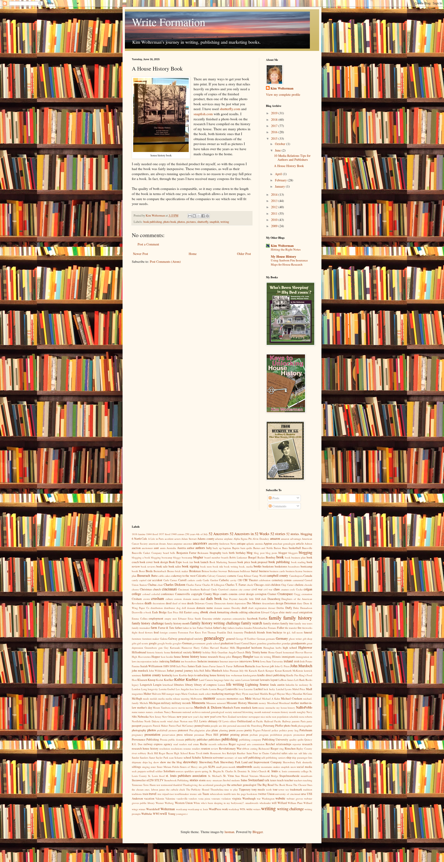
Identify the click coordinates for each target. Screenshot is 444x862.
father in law (189, 627)
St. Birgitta (215, 771)
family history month (177, 623)
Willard (282, 803)
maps (178, 693)
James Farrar (209, 666)
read (175, 744)
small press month (225, 767)
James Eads (194, 666)
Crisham (137, 599)
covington (260, 594)
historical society (181, 652)
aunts (163, 548)
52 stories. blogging (299, 534)
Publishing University (275, 739)
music (261, 707)
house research (209, 657)
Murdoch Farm (231, 708)
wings (135, 809)
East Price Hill (175, 612)
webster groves (295, 798)
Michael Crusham (291, 699)
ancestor (187, 543)
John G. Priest (282, 666)
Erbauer (182, 618)
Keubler (183, 675)
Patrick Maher (160, 725)
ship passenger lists (302, 757)
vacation (149, 798)
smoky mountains (262, 767)
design (279, 603)
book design (161, 562)
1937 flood (164, 534)
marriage (229, 694)
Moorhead (272, 703)
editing (243, 612)
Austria (181, 548)
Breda (149, 571)
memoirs (221, 698)
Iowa (256, 661)
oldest (233, 721)
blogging (305, 552)
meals (146, 698)
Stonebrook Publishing (176, 780)
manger (170, 693)
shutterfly (202, 222)
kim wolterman (234, 675)
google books (164, 643)
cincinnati (169, 589)
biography (215, 553)
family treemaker (141, 627)
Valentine (170, 798)
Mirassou (211, 703)
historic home (162, 652)
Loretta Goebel (167, 689)
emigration (305, 612)
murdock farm (249, 708)
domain (191, 608)
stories (194, 780)
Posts (275, 498)
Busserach (143, 575)
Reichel (270, 744)
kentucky (167, 675)
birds (225, 553)
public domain (176, 739)
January (280, 186)
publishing (230, 739)
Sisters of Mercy (188, 767)
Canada (307, 576)
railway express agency (158, 744)
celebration (265, 580)
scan (171, 757)
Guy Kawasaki (172, 647)
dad (202, 599)
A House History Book (289, 166)
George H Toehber (246, 638)
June (278, 150)
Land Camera (206, 680)
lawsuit (254, 680)
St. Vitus (228, 776)
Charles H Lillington (213, 584)
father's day (220, 628)
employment (156, 618)
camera (231, 576)
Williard (307, 803)
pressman (199, 734)
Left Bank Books (303, 680)
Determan (290, 603)
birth (231, 553)
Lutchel (280, 689)
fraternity (239, 632)
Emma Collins (140, 618)
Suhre (244, 780)
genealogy (214, 637)
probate (254, 734)
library (189, 685)
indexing (164, 661)
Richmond (264, 748)
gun (160, 647)
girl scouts (142, 643)
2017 (274, 126)
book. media (246, 566)
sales (284, 753)
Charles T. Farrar (235, 585)
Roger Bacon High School (173, 753)
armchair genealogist (284, 543)
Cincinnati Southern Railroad (194, 589)
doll (184, 608)
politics (283, 730)
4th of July (202, 534)
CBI (240, 580)
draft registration (257, 608)
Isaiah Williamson (151, 666)
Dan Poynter (230, 599)
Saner (152, 757)
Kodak (159, 680)
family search (251, 623)
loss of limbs (201, 689)
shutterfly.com (230, 108)
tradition (307, 789)
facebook (252, 618)
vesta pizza (204, 798)
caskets (191, 580)
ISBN (166, 666)
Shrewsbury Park (209, 762)
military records (181, 703)
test (158, 785)
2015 (274, 138)
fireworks (307, 627)
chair (160, 584)
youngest (181, 813)
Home (193, 253)
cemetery (277, 580)
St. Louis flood (156, 776)
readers (183, 744)
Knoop (151, 680)
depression (240, 603)
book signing (190, 566)
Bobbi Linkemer (238, 557)
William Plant (295, 803)
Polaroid (266, 730)
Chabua (152, 585)
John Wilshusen (157, 670)
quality (293, 739)
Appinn (267, 544)
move (174, 707)
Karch (261, 670)
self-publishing (269, 757)
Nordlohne (137, 721)
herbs (278, 647)
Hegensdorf (243, 648)
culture (169, 599)
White (197, 803)
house (177, 657)
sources (179, 771)
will (274, 803)
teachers (298, 780)
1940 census (177, 534)
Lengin (157, 685)
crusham (157, 598)
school (187, 758)
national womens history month (279, 712)
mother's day (144, 708)
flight (134, 632)
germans (270, 638)
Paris (303, 721)
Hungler (248, 656)
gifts (134, 643)
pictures (191, 222)
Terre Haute (149, 785)
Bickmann (202, 553)
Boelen (261, 557)
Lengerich (146, 685)
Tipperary (244, 789)
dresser (271, 608)
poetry (248, 730)
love (241, 689)
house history (190, 656)
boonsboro (294, 566)
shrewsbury (190, 762)
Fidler (280, 628)
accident (169, 538)
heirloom (256, 648)
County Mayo (211, 594)
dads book (214, 598)
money (262, 703)
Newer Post (140, 253)
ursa (303, 794)
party (309, 721)
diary (299, 603)
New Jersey (155, 716)
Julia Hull (199, 670)
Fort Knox (195, 632)
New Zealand (229, 716)
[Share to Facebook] (203, 216)
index (155, 661)
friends (261, 632)
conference (167, 594)
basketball (295, 548)
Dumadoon (306, 608)
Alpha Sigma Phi (243, 538)
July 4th (243, 670)
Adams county (205, 539)
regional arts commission (250, 744)
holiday (207, 652)
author (190, 548)
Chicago (259, 585)
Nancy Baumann (173, 712)
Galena (163, 638)
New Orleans (169, 716)
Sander (135, 757)
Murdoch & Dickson (208, 707)
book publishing (152, 222)
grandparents (298, 643)
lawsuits (265, 680)
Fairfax (263, 618)
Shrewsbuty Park (292, 762)
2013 (274, 200)
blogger (282, 553)
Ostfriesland (244, 721)
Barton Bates (281, 548)
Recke (203, 744)
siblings (136, 767)
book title (218, 566)
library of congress (205, 685)
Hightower (305, 647)
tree (159, 794)
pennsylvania (202, 726)
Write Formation (168, 21)
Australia (171, 548)
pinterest (183, 730)
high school (290, 648)
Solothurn (169, 771)
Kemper (269, 670)
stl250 (150, 780)
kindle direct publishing (271, 675)
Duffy (288, 608)
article (300, 544)
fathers (231, 627)
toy (287, 789)
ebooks (234, 612)
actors (177, 538)
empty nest (171, 618)
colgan (308, 589)
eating (196, 612)
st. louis (272, 771)
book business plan (295, 557)
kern (175, 675)
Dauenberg (274, 599)
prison (244, 735)
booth (135, 571)
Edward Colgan (269, 612)
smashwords (244, 766)
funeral (308, 632)
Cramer (272, 594)
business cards (277, 571)
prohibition (276, 734)
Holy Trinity (252, 652)
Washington (268, 798)
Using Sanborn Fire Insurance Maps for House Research (289, 262)
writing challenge (290, 808)
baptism (227, 548)
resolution (164, 748)
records (212, 744)
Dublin (280, 608)
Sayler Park (162, 757)
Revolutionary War (230, 748)
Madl (309, 689)
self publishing (251, 758)
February (281, 180)
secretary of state (233, 757)
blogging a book (141, 557)
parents (295, 721)
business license (294, 571)
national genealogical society (216, 712)
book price (243, 562)
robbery (142, 753)
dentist (230, 603)
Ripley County (304, 748)
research (307, 744)
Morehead (284, 703)
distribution (157, 608)
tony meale (258, 789)
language (219, 680)
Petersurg (268, 726)
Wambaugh (249, 798)
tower (281, 789)
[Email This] (190, 216)
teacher (288, 780)
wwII (163, 813)
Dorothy (235, 608)
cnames (285, 589)
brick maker (181, 571)
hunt (256, 656)
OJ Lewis (223, 721)
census (288, 580)
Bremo (170, 571)
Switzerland (256, 780)
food (156, 632)
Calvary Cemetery (217, 575)
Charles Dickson (174, 584)
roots (206, 753)
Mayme (281, 693)
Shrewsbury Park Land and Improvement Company (251, 762)
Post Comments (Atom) (165, 261)
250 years (190, 534)
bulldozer (245, 571)
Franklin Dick (224, 632)
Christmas (146, 589)
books (257, 566)
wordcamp (181, 809)
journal (179, 671)
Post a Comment (148, 244)
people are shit (218, 725)
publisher (202, 739)
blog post (259, 553)
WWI (156, 814)
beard (166, 553)
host (163, 656)
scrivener (218, 758)
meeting (185, 698)
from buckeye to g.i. (278, 632)
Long (144, 689)
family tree (286, 623)
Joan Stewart (262, 666)
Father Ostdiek (205, 627)
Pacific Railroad (264, 721)
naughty (301, 712)
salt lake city (305, 753)
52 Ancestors (219, 533)
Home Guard (275, 652)
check (250, 584)
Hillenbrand (139, 652)
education (254, 612)
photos (181, 222)
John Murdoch (301, 665)
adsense (219, 538)
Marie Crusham (189, 693)
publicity (190, 739)
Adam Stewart (189, 538)
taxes (273, 780)
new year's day (196, 716)
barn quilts (246, 548)
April (279, 174)
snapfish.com (203, 114)
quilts (300, 739)
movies (189, 707)
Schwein (207, 758)
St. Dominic (240, 771)
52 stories (277, 533)
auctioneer (147, 548)
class (277, 589)
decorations (159, 603)
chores (135, 589)
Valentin (159, 798)
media (161, 698)
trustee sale (196, 794)
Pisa (191, 730)
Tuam (205, 794)
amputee (177, 543)
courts (224, 594)
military (166, 703)
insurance (213, 661)
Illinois (276, 657)
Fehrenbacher (260, 627)
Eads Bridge (159, 612)
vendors (192, 798)
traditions (137, 794)
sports (198, 771)
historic (151, 652)
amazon (275, 538)
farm (154, 627)
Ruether (241, 753)
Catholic (224, 580)
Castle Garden (210, 580)
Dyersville (137, 612)
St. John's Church (257, 771)
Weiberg (169, 803)
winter (142, 809)
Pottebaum (305, 730)
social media (304, 767)
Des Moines (254, 603)
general (230, 639)
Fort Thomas (209, 632)
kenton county (151, 675)
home (264, 652)
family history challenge (148, 623)
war (259, 798)
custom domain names (186, 599)
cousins (233, 594)
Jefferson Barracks (244, 666)
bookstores (281, 566)
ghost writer (295, 638)
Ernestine (207, 618)
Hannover (187, 647)
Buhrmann (233, 571)
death (148, 603)
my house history (285, 707)
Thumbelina (216, 789)
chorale (308, 584)
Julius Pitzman (230, 670)
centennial (298, 580)
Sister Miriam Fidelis (168, 767)
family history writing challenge (215, 623)
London (136, 689)
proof (309, 735)
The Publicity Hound (197, 789)
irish (296, 661)
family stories (271, 623)
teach (280, 780)
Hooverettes (144, 656)
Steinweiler (139, 780)
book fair (188, 562)
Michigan (154, 703)
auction (136, 548)
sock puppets (139, 771)
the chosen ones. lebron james (148, 789)
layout (274, 680)
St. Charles (227, 771)
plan (208, 730)
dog (178, 608)
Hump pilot (225, 656)
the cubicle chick (175, 789)
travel (152, 793)
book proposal (259, 562)
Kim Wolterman (282, 88)
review (214, 748)
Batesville (307, 548)
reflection (223, 744)
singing (146, 767)
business (264, 571)
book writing (231, 566)
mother (295, 703)
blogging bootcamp (161, 557)
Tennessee (137, 785)
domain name (204, 608)
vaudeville (182, 798)
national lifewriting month (247, 712)
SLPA (211, 767)
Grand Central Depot (245, 643)
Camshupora (296, 575)
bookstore (268, 566)
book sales (175, 566)
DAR (257, 599)
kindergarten (250, 675)
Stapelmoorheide (289, 776)
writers (256, 809)
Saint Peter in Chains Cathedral (264, 753)
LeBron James (285, 680)
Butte (154, 576)
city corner (245, 589)
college (136, 594)
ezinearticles (239, 618)
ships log (147, 762)
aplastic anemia (254, 543)
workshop (233, 809)
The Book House (283, 785)
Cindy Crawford (220, 589)
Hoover (299, 652)
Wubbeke (146, 814)
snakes (276, 767)
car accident (155, 580)
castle (199, 580)
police (275, 730)
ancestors (200, 543)
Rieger (274, 748)
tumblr (227, 794)
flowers (149, 632)
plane (215, 730)
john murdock (140, 671)
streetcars (217, 780)
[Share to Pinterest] (207, 216)
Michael (257, 698)
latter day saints (232, 680)
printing (235, 735)
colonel (146, 594)
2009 (274, 226)
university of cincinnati (287, 794)
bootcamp (306, 566)
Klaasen (142, 680)
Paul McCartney (185, 725)
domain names (222, 608)
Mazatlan (297, 693)
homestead (288, 652)
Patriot (172, 725)
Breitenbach (160, 571)
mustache (270, 707)
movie (181, 707)
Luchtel (258, 689)
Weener (160, 803)
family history (297, 617)
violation (226, 798)
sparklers (189, 771)
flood (141, 632)
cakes (167, 575)
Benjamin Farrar (186, 553)
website (280, 798)
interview (234, 661)
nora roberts (305, 716)
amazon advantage (291, 538)
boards (224, 557)
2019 (274, 113)
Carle (166, 580)
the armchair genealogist (241, 785)
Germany (282, 638)
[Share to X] (198, 216)
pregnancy (137, 734)
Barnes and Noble (263, 548)
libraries (179, 685)
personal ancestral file (238, 725)
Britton (205, 571)
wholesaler (265, 803)
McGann (307, 693)
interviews (245, 661)
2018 (274, 119)
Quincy (308, 739)
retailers (196, 748)
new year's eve (213, 717)
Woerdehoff (153, 809)
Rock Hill (153, 753)
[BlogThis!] (194, 216)
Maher (147, 694)
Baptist (235, 548)
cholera (299, 585)
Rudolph (231, 753)
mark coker (205, 693)
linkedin (290, 684)
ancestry (213, 544)
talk (267, 780)
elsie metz (285, 612)
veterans (215, 798)
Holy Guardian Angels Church (228, 652)
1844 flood (152, 534)
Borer (142, 571)
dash (263, 599)
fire (300, 628)
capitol (142, 580)
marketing (218, 694)
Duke (296, 608)
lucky (272, 689)
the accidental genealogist (212, 785)
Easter (188, 612)
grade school (213, 643)
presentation (152, 734)
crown (146, 599)
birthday (241, 553)
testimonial (167, 785)
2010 (274, 219)
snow (293, 767)
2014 (274, 194)
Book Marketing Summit (223, 562)
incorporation (144, 661)
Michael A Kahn (271, 698)
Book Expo (175, 562)
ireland (288, 661)
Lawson (245, 680)
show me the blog (171, 762)
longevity (153, 689)
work (225, 809)
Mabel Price (298, 689)
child (267, 584)
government (198, 643)
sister (153, 767)
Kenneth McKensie (293, 670)
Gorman (187, 643)
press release (185, 735)
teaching (307, 780)
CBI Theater (250, 580)
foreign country (168, 632)
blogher (198, 557)
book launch (201, 562)
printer (224, 734)
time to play (231, 789)
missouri (221, 703)
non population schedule (285, 716)
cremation (307, 594)
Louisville (231, 689)
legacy (135, 684)
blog (250, 552)
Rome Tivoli (195, 753)
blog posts (271, 553)
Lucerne (248, 689)
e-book (147, 612)
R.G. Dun (137, 744)
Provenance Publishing (145, 739)
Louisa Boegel (217, 689)
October (280, 144)
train (145, 794)
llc (311, 684)
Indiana (175, 661)
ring (281, 748)
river (134, 753)
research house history (145, 748)
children (275, 585)
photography (139, 730)
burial (254, 571)
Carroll (182, 580)
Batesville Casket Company (147, 553)
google (153, 643)
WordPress (215, 809)
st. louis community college (293, 771)
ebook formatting (219, 612)
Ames (170, 543)
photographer (305, 725)
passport (137, 726)
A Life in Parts (156, 538)
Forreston (183, 632)
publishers (215, 739)
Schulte (196, 758)
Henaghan (268, 647)
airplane (228, 538)
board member (212, 557)
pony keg (293, 730)
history (197, 652)
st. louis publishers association (186, 775)
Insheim (202, 661)
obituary (213, 721)
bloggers (293, 553)
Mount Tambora (161, 707)
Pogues (257, 730)
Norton (184, 721)
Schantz (178, 757)
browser (223, 571)
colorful (155, 594)
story (209, 780)
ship (288, 758)
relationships (283, 744)
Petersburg (256, 725)
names (141, 712)
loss (192, 689)
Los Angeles (182, 689)
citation (233, 589)
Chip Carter (287, 584)
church (157, 589)
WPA (242, 809)
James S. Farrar (224, 666)
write (249, 809)
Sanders (144, 757)
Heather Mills (227, 647)
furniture (136, 638)
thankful (177, 785)
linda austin (277, 685)
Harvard (214, 647)
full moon (297, 632)
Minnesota (198, 703)
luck (266, 689)
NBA (134, 716)
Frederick (250, 632)
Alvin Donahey (261, 538)
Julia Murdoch (213, 671)
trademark (296, 789)
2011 (274, 213)
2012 (274, 207)
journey (188, 671)
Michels (144, 703)
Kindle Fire (292, 675)
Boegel (252, 557)
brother (214, 571)
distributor (169, 608)
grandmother (274, 643)
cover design (246, 594)
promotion (299, 734)
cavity (233, 580)
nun (190, 721)
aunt (156, 548)
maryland (254, 693)
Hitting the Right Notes (286, 249)
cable (161, 575)
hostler (169, 656)
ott (254, 721)
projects (288, 734)
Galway (172, 639)
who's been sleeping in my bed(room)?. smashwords (230, 803)
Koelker (168, 680)
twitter (262, 794)
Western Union (184, 803)
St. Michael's (215, 776)
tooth (269, 789)
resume (187, 748)
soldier (159, 771)
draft (244, 608)
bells (172, 553)
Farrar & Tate (166, 628)
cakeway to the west (183, 576)
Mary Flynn (242, 693)
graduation (227, 643)
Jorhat (170, 671)
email (295, 612)
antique (241, 544)
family (275, 617)
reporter (297, 744)
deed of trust (179, 603)
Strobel (227, 780)
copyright (196, 594)
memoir (209, 698)
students (235, 780)
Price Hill (212, 735)
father (178, 628)
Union (270, 794)
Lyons (288, 689)
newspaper (254, 716)
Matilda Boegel (268, 693)
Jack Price (181, 666)
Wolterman (167, 809)
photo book (169, 222)
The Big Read (265, 785)
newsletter (242, 716)
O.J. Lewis (200, 721)
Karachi (253, 670)
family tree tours (303, 623)
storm (202, 780)
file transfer (291, 627)
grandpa (286, 643)
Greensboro (151, 647)
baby (209, 548)
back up (217, 548)
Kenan (278, 670)
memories (232, 699)
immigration (302, 656)
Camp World (259, 575)
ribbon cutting (250, 748)
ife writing (265, 656)
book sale (162, 566)
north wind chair (169, 721)
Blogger (258, 832)
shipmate (136, 762)
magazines (137, 693)
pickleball (162, 730)
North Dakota (151, 721)
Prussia (163, 739)
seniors (282, 757)
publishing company (250, 739)
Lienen (221, 684)
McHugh (137, 699)
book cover (146, 562)
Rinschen (290, 748)
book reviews (148, 566)
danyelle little (246, 599)
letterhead (168, 684)
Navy (309, 712)
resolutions (176, 748)
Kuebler (192, 679)
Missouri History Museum (242, 703)
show (156, 762)
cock (292, 589)
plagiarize (199, 730)
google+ (177, 643)
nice (263, 716)
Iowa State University (271, 661)
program (263, 734)
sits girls (203, 767)
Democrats (220, 603)
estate (217, 618)
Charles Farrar (193, 584)
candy (135, 580)
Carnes (173, 580)
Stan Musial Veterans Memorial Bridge (256, 776)
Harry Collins (201, 647)
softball (150, 771)
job (272, 666)
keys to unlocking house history (206, 675)
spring (205, 771)
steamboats (306, 776)
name (135, 712)
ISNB (173, 666)
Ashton (308, 543)
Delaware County (204, 603)
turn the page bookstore (244, 794)
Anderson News (227, 543)
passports (147, 725)
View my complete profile (283, 94)
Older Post (244, 253)
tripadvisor (168, 794)
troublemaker (182, 794)
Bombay (270, 557)
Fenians (272, 627)
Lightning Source (257, 684)
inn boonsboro (189, 661)
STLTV (158, 780)
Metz (248, 698)
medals (153, 698)
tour (275, 789)
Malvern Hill (159, 693)
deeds (190, 603)
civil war (257, 589)
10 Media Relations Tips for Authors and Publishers (292, 157)
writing (224, 222)
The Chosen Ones (302, 785)
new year (182, 717)
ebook (204, 612)
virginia (236, 798)
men (241, 698)
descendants (268, 603)
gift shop (307, 638)
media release (173, 698)
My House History (283, 256)
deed (168, 603)
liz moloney (301, 684)
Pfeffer (279, 726)
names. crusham (154, 712)
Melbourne (196, 698)
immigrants (288, 657)
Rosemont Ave (218, 753)
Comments (278, 506)
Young (171, 814)
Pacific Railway (282, 721)
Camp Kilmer (244, 575)
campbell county (277, 575)
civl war (268, 589)
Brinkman (195, 571)
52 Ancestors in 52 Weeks (249, 533)
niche (268, 716)
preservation (168, 734)
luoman (229, 832)
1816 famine (138, 534)
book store (206, 566)
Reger (232, 744)
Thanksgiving (190, 785)
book (280, 557)
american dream (157, 543)
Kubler (179, 679)
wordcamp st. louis (198, 809)
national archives (191, 712)
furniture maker (150, 638)
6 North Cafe (139, 539)
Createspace (285, 594)
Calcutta (201, 576)
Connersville (182, 594)
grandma (261, 643)
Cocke (299, 589)
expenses (226, 618)
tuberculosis (216, 794)
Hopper (155, 657)
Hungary (237, 657)
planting (223, 730)
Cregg (297, 594)
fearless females (243, 627)
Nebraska (143, 717)
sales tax (292, 753)
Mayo (289, 693)
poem (232, 730)
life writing (235, 684)
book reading (298, 562)
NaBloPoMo (304, 707)
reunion (205, 748)
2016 (274, 132)
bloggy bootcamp (182, 557)
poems (240, 730)
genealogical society (190, 639)
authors (200, 548)
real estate (193, 744)
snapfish (214, 222)
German (261, 638)
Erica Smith (194, 618)
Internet (224, 661)
